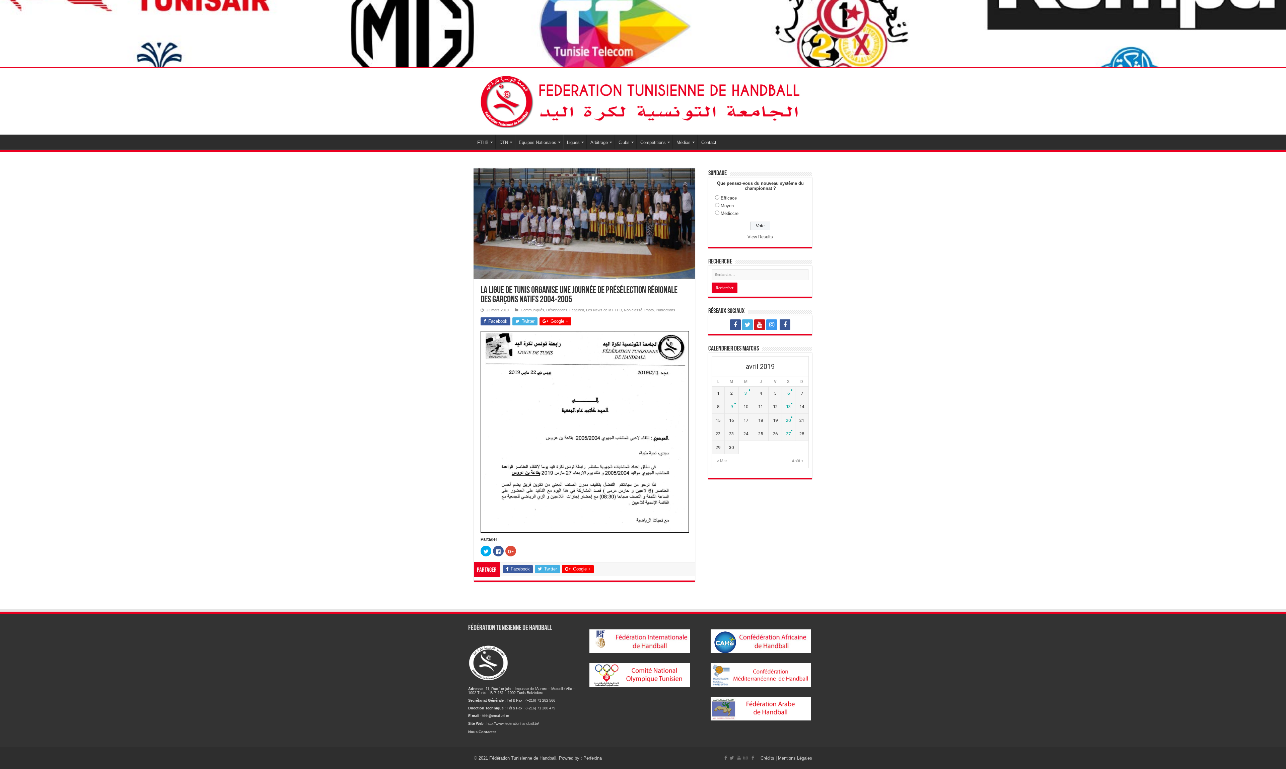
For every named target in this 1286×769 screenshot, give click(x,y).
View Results (760, 236)
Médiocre (729, 213)
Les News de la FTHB (604, 310)
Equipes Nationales (537, 142)
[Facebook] (735, 324)
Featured (576, 310)
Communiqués (532, 310)
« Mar (722, 461)
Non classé (633, 310)
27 (788, 433)
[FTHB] (643, 100)
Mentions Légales (795, 758)
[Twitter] (747, 324)
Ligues (573, 142)
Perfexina (592, 758)
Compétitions (653, 142)
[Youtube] (759, 324)
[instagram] (771, 324)
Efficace (729, 198)
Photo (649, 310)
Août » (797, 461)
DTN (503, 142)
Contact (708, 142)
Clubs (624, 142)
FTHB (483, 142)
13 (788, 406)
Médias (683, 142)
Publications (665, 310)
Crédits (768, 758)
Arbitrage (599, 142)
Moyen (727, 205)
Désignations (556, 310)
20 (788, 420)
